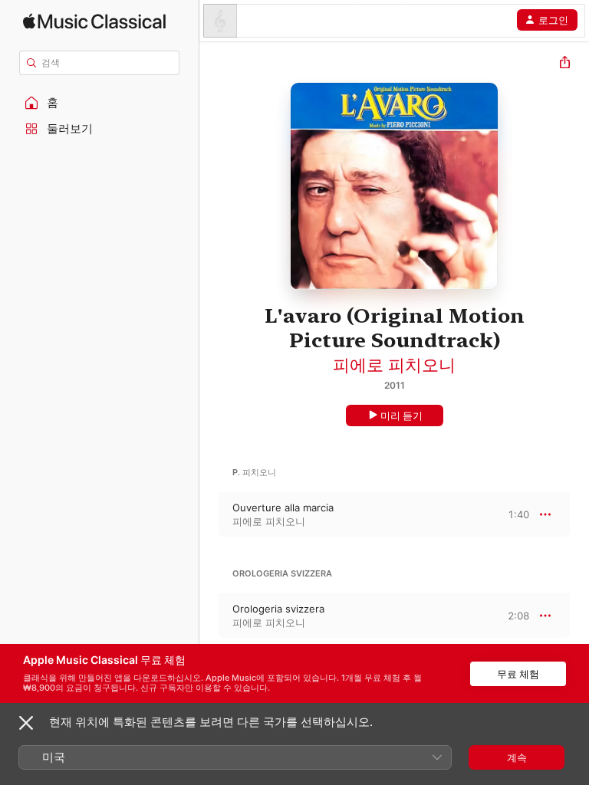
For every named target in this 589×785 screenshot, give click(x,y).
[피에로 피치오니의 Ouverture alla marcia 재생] (209, 514)
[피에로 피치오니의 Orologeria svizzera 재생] (209, 615)
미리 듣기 (401, 415)
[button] (99, 102)
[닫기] (26, 723)
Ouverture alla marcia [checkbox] (283, 507)
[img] (94, 21)
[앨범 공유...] (565, 64)
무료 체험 (518, 674)
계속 (517, 757)
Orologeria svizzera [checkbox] (278, 609)
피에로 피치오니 (394, 365)
